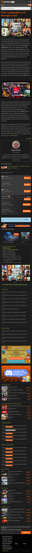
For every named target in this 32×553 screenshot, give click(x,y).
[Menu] (30, 2)
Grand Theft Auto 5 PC (10, 133)
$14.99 (26, 204)
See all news (16, 160)
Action (10, 249)
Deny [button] (16, 543)
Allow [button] (24, 543)
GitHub (17, 128)
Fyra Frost (3, 38)
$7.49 (27, 191)
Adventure (15, 249)
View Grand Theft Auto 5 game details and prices (14, 284)
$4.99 (27, 184)
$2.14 (27, 178)
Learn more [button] (5, 550)
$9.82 (27, 199)
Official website (6, 248)
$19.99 (26, 211)
